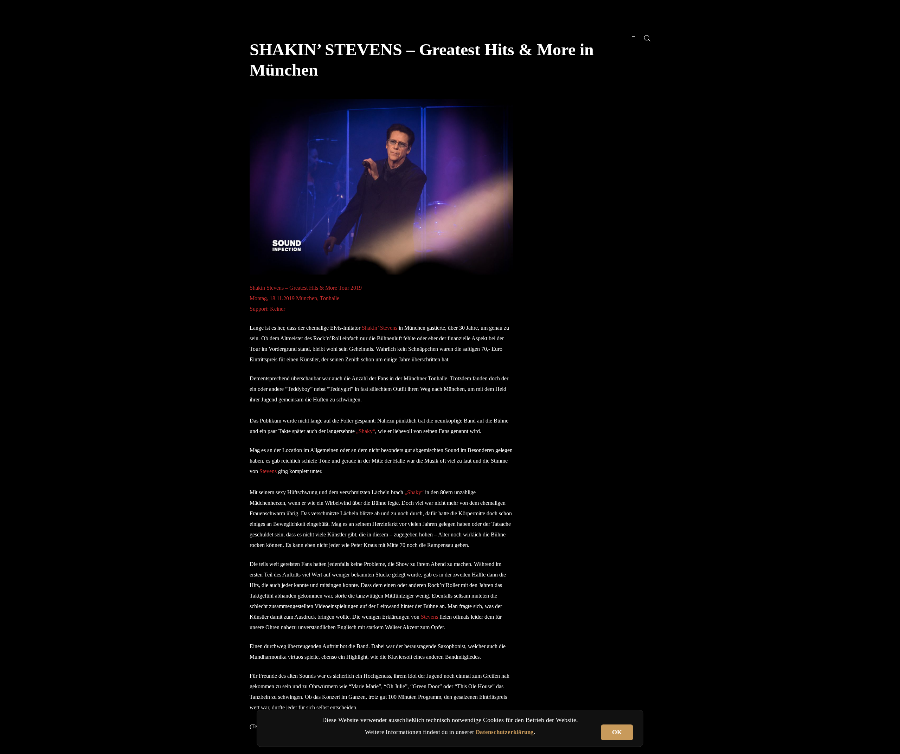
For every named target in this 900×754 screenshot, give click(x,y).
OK (617, 732)
